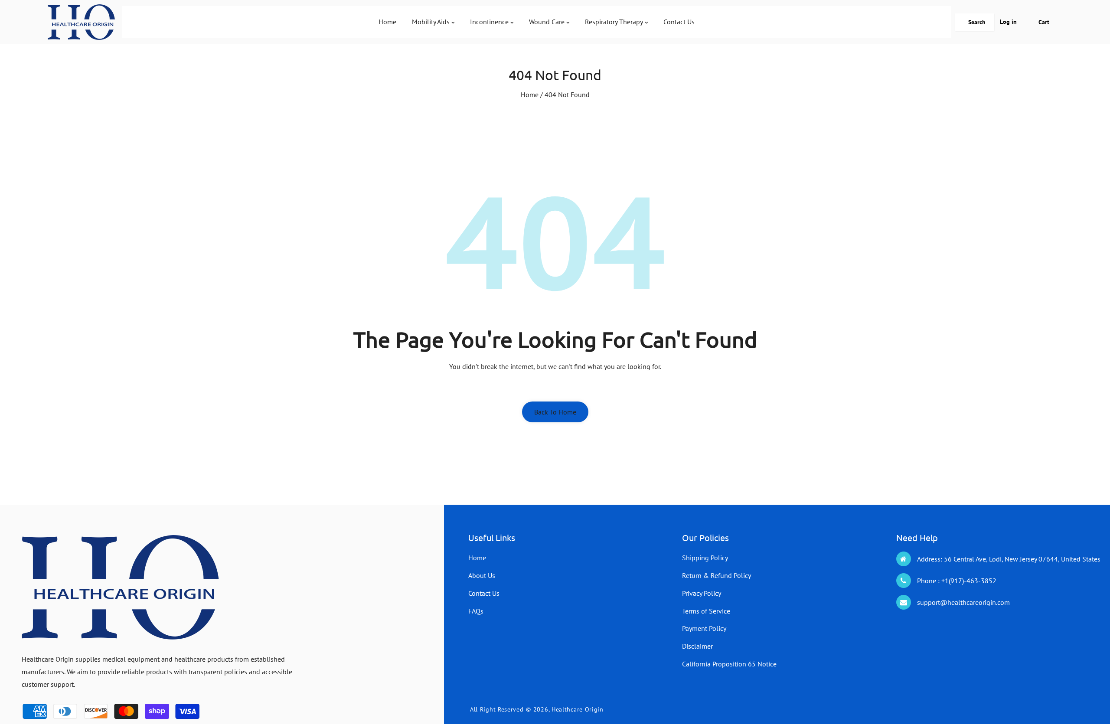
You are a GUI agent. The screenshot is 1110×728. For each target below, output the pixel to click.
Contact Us (484, 593)
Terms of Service (706, 611)
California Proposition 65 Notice (729, 663)
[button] (974, 22)
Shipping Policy (705, 557)
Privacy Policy (701, 593)
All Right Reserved (497, 709)
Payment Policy (704, 628)
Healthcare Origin (578, 709)
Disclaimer (697, 646)
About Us (481, 575)
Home (530, 94)
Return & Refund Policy (716, 575)
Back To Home (555, 412)
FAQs (475, 611)
